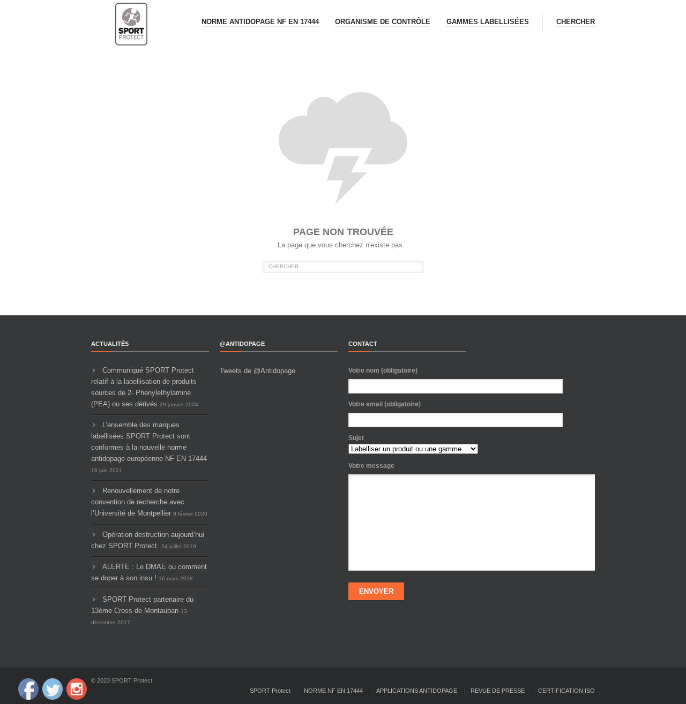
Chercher (575, 22)
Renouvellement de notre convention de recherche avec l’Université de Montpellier (137, 502)
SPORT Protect (270, 690)
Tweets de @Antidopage (257, 371)
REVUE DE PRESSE (498, 690)
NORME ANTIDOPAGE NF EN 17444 (260, 22)
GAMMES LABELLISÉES (487, 22)
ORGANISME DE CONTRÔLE (382, 22)
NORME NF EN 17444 (333, 690)
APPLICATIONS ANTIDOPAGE (416, 690)
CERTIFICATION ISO (566, 690)
